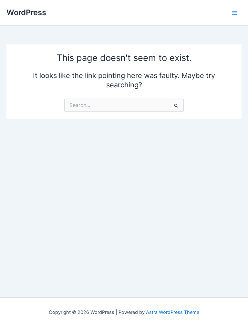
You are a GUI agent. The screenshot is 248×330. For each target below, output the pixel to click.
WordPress (26, 12)
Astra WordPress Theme (172, 312)
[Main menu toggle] (235, 13)
